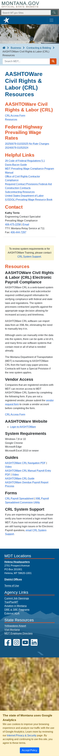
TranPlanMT (11, 602)
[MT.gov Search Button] (54, 12)
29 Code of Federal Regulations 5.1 (25, 160)
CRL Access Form (15, 414)
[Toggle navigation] (51, 20)
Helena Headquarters (17, 562)
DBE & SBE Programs (16, 609)
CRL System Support (29, 256)
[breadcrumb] (4, 48)
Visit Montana (12, 629)
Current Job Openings (16, 598)
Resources (11, 119)
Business (16, 47)
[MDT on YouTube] (25, 642)
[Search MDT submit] (53, 61)
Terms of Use (11, 585)
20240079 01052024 (16, 147)
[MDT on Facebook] (8, 642)
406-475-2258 (13, 224)
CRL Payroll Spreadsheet (19, 498)
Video (8, 466)
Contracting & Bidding (38, 47)
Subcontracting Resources (20, 192)
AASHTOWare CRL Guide (19, 478)
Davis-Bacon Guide (16, 164)
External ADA (12, 613)
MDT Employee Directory (18, 633)
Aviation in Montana (15, 606)
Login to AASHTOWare (23, 426)
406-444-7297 (18, 232)
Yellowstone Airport (15, 626)
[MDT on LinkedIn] (34, 642)
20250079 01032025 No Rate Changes (27, 143)
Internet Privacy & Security (21, 735)
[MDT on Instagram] (16, 642)
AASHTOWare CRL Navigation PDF (25, 463)
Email (26, 224)
